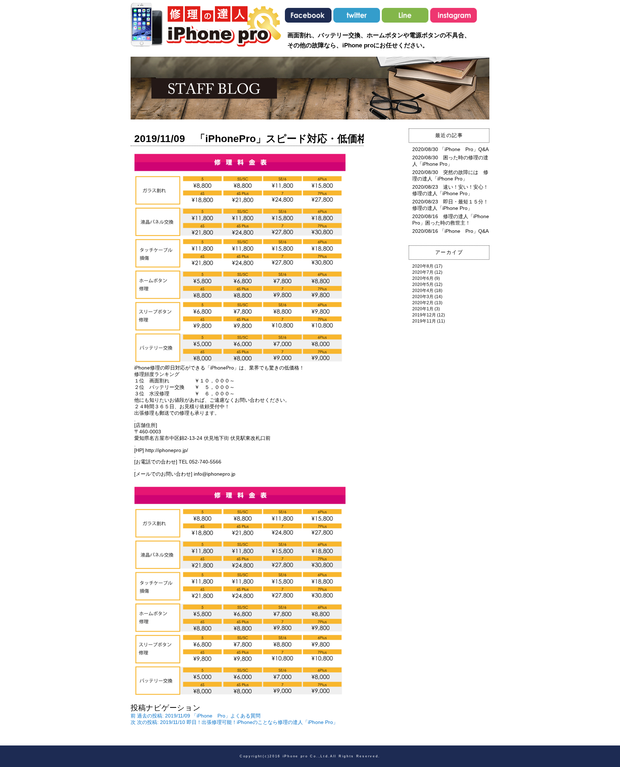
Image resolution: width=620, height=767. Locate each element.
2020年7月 (422, 272)
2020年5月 (422, 284)
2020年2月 (422, 302)
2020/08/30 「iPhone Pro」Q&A (450, 149)
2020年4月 (422, 290)
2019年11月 (424, 321)
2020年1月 (422, 308)
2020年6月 (422, 278)
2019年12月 (424, 314)
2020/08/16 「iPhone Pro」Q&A (450, 231)
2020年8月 (422, 266)
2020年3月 (422, 296)
